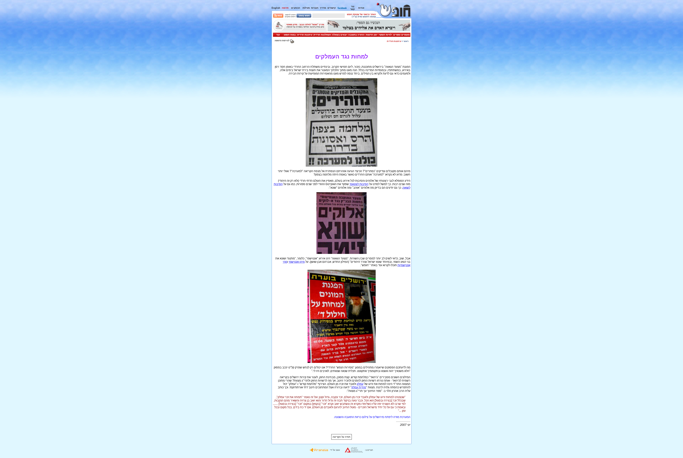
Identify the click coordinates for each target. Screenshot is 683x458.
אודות (361, 8)
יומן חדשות (371, 34)
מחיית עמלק (358, 387)
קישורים (331, 8)
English (276, 8)
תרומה (285, 8)
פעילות (306, 8)
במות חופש (290, 34)
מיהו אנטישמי (297, 261)
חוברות (314, 8)
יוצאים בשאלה (339, 34)
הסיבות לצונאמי (359, 184)
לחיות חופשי (385, 34)
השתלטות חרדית (322, 34)
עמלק (360, 383)
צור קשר (352, 7)
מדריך (323, 8)
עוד (278, 34)
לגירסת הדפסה (282, 40)
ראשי (406, 41)
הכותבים (295, 8)
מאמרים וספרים (401, 34)
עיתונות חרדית (304, 34)
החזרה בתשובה (356, 34)
